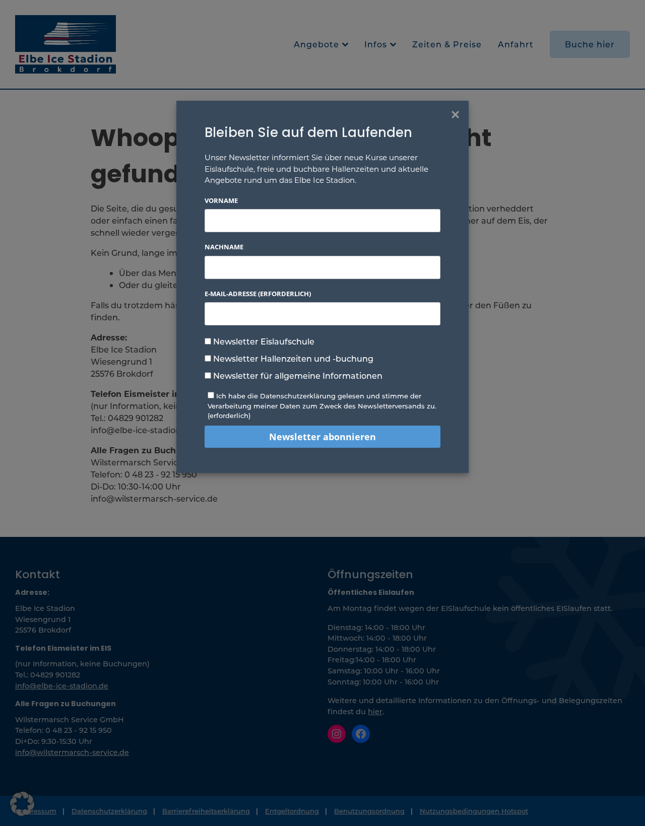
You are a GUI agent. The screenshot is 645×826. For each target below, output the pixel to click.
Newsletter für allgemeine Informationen (296, 375)
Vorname (221, 200)
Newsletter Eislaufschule (262, 341)
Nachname (224, 246)
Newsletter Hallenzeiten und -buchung (292, 358)
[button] (22, 804)
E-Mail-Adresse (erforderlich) (258, 293)
